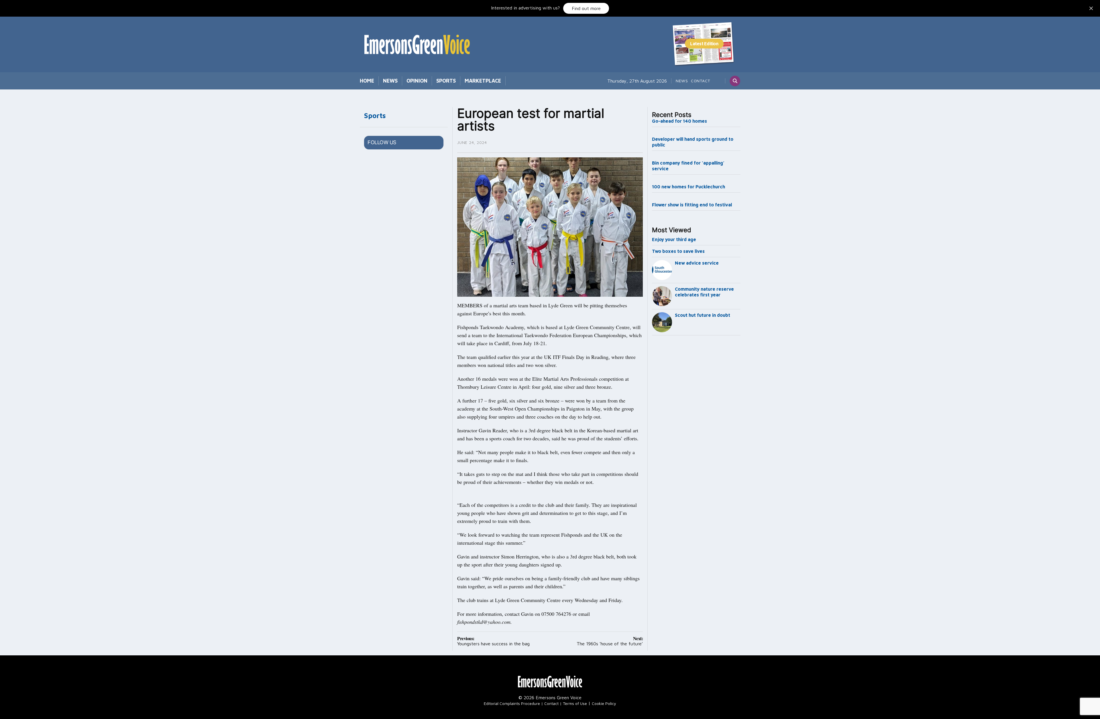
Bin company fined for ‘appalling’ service (688, 165)
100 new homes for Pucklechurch (688, 186)
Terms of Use (575, 703)
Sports (446, 81)
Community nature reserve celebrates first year (704, 291)
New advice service (697, 262)
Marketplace (483, 81)
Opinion (416, 81)
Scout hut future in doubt (702, 315)
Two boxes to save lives (678, 251)
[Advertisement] (696, 433)
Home (367, 81)
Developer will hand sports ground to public (692, 141)
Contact (700, 80)
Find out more (586, 8)
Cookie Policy (604, 703)
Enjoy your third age (674, 239)
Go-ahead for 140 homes (679, 121)
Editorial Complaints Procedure (512, 703)
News (390, 81)
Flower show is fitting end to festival (692, 204)
